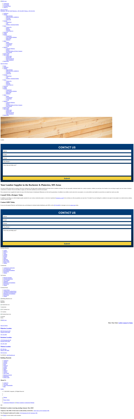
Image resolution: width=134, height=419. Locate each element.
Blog (4, 386)
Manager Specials (10, 58)
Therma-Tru (8, 27)
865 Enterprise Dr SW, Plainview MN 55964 (6, 331)
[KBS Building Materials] (4, 1)
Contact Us (5, 382)
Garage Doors (6, 290)
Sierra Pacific (9, 52)
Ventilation (5, 281)
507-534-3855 (57, 205)
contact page (73, 205)
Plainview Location (6, 328)
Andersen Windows (10, 48)
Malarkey (8, 39)
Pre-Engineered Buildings (9, 270)
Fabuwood (8, 19)
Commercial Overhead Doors (9, 291)
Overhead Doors (7, 6)
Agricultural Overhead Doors (9, 292)
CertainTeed (9, 36)
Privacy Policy (6, 400)
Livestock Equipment (8, 278)
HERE (4, 415)
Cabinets (5, 14)
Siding (4, 41)
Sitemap (5, 397)
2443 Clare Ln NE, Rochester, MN (41, 410)
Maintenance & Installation (9, 282)
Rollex (7, 42)
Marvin (7, 28)
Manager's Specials (7, 375)
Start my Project (4, 9)
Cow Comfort (6, 280)
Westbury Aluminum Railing (12, 24)
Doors (4, 26)
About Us (5, 7)
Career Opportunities (8, 385)
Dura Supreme (9, 15)
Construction (6, 3)
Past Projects (6, 271)
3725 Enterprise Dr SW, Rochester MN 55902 (6, 340)
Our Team (5, 384)
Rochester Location (6, 337)
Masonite (8, 29)
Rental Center (6, 53)
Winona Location (6, 346)
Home (4, 66)
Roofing (5, 34)
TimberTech (8, 22)
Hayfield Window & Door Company (14, 51)
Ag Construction (7, 269)
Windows (5, 47)
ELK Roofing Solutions (11, 37)
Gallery (2, 389)
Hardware (5, 32)
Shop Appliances (10, 60)
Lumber (5, 33)
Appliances (5, 13)
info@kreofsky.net (11, 355)
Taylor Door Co (9, 31)
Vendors (5, 263)
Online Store (9, 56)
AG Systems (6, 4)
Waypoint (8, 18)
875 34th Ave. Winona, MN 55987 (5, 350)
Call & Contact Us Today (125, 323)
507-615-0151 (4, 352)
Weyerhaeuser (9, 43)
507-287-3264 (4, 343)
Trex (7, 23)
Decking (5, 20)
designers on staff (60, 198)
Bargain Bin (9, 57)
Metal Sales (8, 38)
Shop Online (6, 55)
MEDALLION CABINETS (12, 17)
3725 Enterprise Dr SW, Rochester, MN (28, 413)
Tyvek (7, 46)
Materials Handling (7, 277)
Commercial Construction (9, 267)
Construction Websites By (9, 402)
